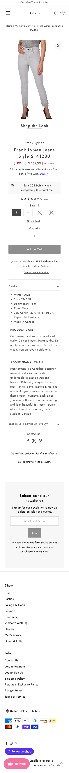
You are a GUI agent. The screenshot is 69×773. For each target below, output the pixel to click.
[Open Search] (56, 13)
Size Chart (33, 221)
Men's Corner (13, 635)
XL (53, 213)
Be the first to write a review (34, 462)
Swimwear (11, 617)
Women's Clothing (25, 26)
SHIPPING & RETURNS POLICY (28, 424)
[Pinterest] (16, 743)
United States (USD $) (24, 711)
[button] (34, 199)
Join (34, 533)
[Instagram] (11, 743)
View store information (36, 272)
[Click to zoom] (58, 46)
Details (12, 286)
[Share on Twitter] (34, 442)
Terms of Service (15, 697)
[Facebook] (6, 743)
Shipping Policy (15, 679)
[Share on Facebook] (28, 442)
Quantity (34, 228)
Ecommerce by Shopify (45, 765)
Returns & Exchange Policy (21, 685)
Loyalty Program (15, 667)
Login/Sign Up (14, 673)
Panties (9, 599)
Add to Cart (34, 249)
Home (9, 26)
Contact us (33, 434)
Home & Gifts (13, 641)
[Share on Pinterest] (40, 442)
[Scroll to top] (61, 763)
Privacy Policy (13, 691)
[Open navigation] (8, 13)
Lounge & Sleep (15, 605)
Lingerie (10, 611)
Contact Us (11, 660)
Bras (7, 593)
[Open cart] (62, 13)
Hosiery (9, 629)
